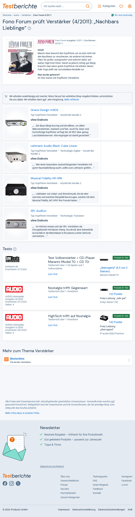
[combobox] (62, 6)
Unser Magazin (100, 484)
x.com (125, 484)
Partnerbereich (68, 493)
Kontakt (97, 493)
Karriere (65, 489)
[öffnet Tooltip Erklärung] (29, 28)
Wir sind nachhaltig (123, 15)
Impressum (64, 509)
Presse (64, 484)
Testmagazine (100, 476)
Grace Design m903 (44, 110)
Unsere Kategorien (70, 497)
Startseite (7, 15)
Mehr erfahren (71, 99)
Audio (16, 15)
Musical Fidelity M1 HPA (46, 178)
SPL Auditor (39, 211)
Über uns (65, 476)
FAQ (95, 480)
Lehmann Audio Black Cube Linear (54, 146)
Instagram (127, 476)
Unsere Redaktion (70, 480)
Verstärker (26, 15)
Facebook (127, 480)
